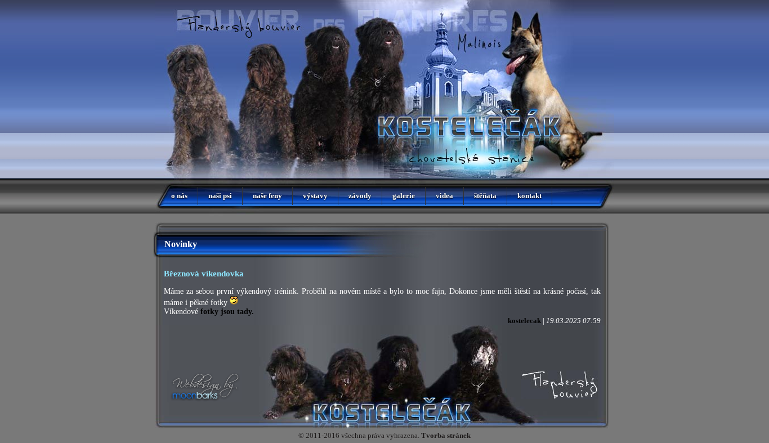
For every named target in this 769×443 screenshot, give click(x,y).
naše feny (267, 195)
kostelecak (524, 320)
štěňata (485, 195)
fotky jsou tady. (227, 311)
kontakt (529, 195)
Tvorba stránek (446, 435)
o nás (179, 195)
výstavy (315, 195)
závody (360, 195)
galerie (403, 195)
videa (444, 195)
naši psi (220, 195)
